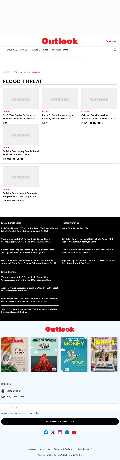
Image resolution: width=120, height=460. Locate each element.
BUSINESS (12, 49)
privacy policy (33, 413)
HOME (6, 72)
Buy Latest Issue (16, 396)
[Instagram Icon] (60, 432)
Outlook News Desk (93, 123)
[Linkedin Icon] (67, 432)
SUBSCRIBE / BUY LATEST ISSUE (60, 421)
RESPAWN (56, 49)
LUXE (65, 49)
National (7, 112)
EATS (45, 49)
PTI (6, 123)
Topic (16, 72)
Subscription (14, 391)
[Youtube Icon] (74, 432)
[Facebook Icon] (46, 432)
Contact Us (45, 449)
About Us (32, 449)
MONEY (23, 49)
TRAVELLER (35, 49)
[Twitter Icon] (53, 432)
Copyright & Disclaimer (63, 449)
